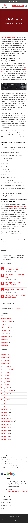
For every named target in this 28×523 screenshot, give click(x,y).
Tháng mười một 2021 (7, 391)
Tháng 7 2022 (5, 379)
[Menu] (13, 6)
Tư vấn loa (4, 339)
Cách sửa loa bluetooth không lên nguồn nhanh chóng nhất (14, 268)
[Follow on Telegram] (13, 474)
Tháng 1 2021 (5, 400)
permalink (3, 241)
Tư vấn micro (4, 342)
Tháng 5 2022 (5, 385)
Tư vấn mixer (4, 345)
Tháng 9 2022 (5, 376)
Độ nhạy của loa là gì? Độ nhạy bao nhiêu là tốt (14, 289)
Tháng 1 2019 (5, 415)
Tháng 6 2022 (5, 382)
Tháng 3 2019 (5, 409)
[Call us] (8, 473)
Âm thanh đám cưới (6, 318)
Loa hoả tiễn (4, 333)
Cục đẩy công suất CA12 (8, 37)
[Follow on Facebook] (2, 473)
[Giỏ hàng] (26, 6)
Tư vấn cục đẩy (14, 17)
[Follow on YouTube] (10, 473)
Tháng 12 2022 (5, 367)
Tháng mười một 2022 (7, 370)
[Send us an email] (5, 473)
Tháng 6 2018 (5, 436)
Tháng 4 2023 (5, 361)
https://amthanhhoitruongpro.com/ (17, 491)
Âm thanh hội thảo (6, 321)
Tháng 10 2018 (5, 424)
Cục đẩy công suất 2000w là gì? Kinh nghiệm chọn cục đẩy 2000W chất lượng (15, 276)
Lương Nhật (21, 23)
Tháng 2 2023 (5, 364)
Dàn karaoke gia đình (6, 330)
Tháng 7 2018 (5, 433)
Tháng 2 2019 (5, 412)
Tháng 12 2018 (5, 418)
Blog (2, 324)
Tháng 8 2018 (5, 430)
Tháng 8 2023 (5, 354)
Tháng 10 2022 (5, 373)
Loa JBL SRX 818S (16, 308)
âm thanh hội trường (8, 133)
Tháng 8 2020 (5, 403)
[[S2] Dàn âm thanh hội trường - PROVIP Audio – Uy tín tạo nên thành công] (5, 6)
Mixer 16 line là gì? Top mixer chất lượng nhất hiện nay (14, 283)
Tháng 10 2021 (5, 394)
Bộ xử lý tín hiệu (5, 327)
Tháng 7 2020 (5, 406)
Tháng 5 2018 (5, 439)
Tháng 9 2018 (5, 427)
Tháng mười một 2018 (7, 421)
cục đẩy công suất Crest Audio (17, 206)
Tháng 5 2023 (5, 357)
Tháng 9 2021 (5, 397)
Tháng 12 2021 (5, 388)
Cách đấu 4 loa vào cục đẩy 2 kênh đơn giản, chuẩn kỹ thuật (15, 296)
